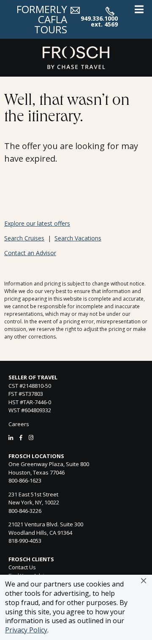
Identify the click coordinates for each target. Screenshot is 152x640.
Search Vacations (77, 238)
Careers (18, 424)
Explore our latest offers (37, 223)
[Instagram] (31, 437)
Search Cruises (24, 238)
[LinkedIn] (10, 437)
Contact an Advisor (30, 253)
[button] (143, 580)
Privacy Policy (26, 630)
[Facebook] (20, 437)
